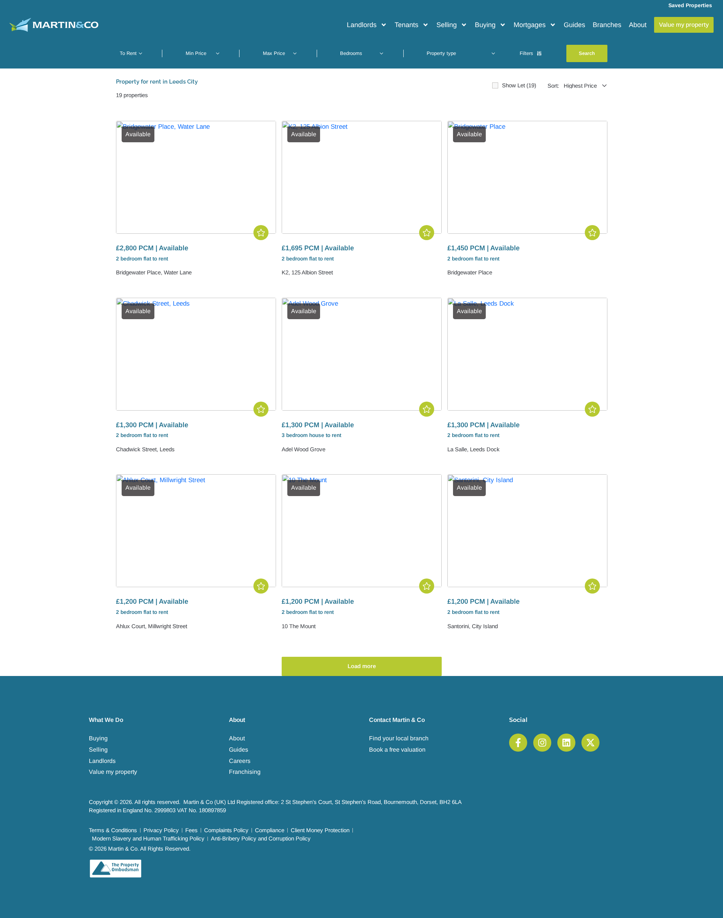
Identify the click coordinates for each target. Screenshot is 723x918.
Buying (485, 25)
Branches (607, 25)
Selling (446, 25)
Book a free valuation (397, 749)
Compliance (269, 830)
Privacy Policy (161, 830)
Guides (574, 25)
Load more (362, 666)
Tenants (406, 25)
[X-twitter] (590, 743)
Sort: (553, 85)
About (638, 25)
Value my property (113, 772)
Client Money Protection (320, 830)
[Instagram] (542, 743)
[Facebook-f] (518, 743)
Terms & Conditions (113, 830)
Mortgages (530, 25)
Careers (239, 761)
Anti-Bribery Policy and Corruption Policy (261, 838)
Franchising (245, 772)
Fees (191, 830)
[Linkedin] (566, 743)
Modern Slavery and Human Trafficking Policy (148, 838)
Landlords (362, 25)
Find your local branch (399, 738)
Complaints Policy (226, 830)
